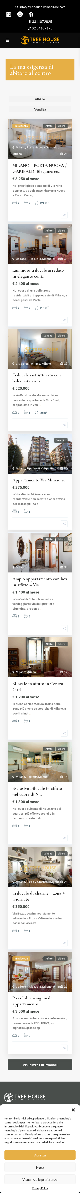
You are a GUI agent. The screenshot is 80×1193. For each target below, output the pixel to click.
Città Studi (23, 363)
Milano (20, 147)
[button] (73, 1110)
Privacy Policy (40, 1188)
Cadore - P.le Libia (28, 259)
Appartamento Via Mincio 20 (39, 480)
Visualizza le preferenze (40, 1179)
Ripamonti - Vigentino (40, 468)
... (34, 195)
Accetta (40, 1155)
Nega (40, 1167)
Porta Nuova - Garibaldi (42, 147)
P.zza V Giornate (37, 882)
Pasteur (31, 776)
